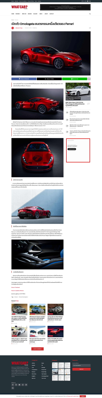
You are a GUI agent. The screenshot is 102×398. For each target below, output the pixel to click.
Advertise (16, 1)
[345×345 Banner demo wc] (78, 150)
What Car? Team (19, 28)
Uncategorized (45, 376)
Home (12, 14)
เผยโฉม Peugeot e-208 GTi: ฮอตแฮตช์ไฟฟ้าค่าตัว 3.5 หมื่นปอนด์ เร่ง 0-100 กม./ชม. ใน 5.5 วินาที (19, 340)
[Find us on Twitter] (83, 1)
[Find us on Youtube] (87, 1)
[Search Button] (90, 14)
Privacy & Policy (31, 1)
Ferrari (16, 297)
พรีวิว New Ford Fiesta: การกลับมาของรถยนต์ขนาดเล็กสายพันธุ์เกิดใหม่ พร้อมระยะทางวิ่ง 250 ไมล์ (37, 318)
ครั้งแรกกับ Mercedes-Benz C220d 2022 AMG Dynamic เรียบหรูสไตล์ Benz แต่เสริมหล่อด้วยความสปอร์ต (80, 113)
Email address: (75, 363)
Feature (33, 372)
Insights (33, 376)
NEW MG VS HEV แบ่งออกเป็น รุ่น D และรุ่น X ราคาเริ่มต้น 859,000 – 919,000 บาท (79, 125)
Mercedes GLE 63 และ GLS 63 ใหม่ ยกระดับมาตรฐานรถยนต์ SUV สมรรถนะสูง (37, 340)
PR (42, 365)
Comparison (34, 369)
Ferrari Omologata (23, 297)
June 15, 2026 (50, 343)
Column (35, 14)
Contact (39, 1)
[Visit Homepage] (19, 7)
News (41, 14)
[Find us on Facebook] (82, 1)
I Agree (83, 396)
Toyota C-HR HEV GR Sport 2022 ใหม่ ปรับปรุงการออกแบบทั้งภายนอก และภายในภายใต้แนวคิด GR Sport (80, 132)
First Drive (34, 374)
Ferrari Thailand (15, 287)
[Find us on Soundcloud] (90, 1)
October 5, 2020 (28, 28)
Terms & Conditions (23, 1)
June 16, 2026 (51, 321)
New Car (24, 14)
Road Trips (44, 372)
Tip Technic (44, 374)
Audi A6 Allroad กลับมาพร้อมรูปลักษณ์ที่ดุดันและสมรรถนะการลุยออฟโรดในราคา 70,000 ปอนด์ (55, 318)
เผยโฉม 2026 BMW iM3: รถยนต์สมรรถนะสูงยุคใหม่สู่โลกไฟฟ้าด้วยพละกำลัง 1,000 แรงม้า (55, 340)
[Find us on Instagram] (85, 1)
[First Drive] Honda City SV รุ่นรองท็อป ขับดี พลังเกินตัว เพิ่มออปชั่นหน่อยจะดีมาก (79, 119)
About (12, 1)
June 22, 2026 (33, 321)
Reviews (18, 14)
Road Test (44, 369)
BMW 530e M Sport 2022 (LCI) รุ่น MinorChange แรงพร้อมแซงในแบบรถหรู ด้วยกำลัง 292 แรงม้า (75, 103)
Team (36, 1)
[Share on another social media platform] (89, 79)
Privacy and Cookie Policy (73, 396)
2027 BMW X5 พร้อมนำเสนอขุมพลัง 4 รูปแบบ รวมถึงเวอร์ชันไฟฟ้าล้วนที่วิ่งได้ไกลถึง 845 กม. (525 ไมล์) (19, 319)
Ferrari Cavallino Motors (17, 290)
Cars (14, 313)
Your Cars (44, 378)
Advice (33, 363)
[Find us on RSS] (12, 388)
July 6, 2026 (14, 323)
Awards (30, 14)
